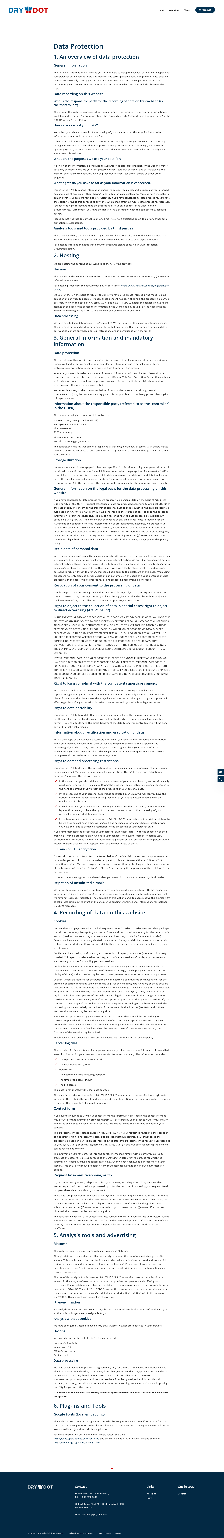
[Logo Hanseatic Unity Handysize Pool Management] (28, 9)
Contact (206, 10)
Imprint (118, 1533)
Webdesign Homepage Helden (81, 1533)
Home (161, 10)
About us (174, 10)
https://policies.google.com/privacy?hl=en (77, 1442)
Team (187, 10)
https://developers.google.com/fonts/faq (76, 1438)
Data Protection (105, 1533)
